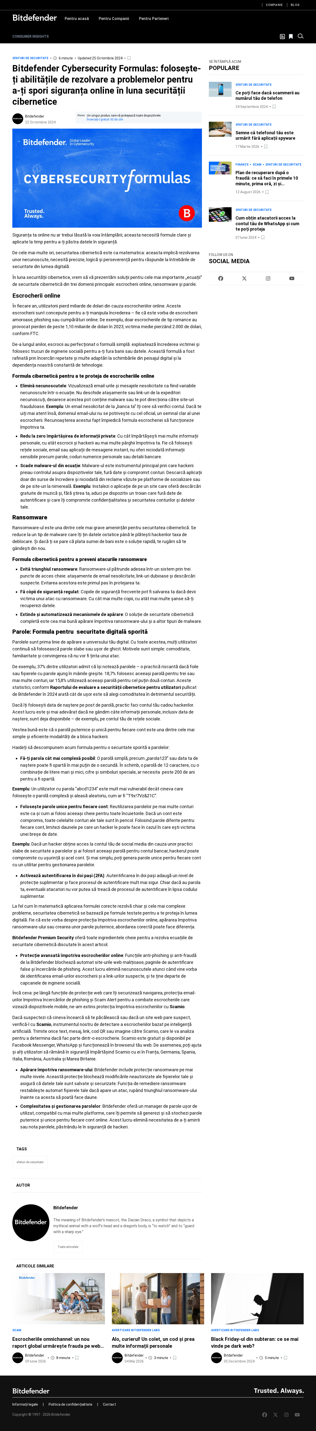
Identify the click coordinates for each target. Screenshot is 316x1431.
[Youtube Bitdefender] (291, 278)
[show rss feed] (282, 36)
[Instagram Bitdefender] (268, 278)
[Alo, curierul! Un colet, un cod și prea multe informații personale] (158, 1298)
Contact (109, 1404)
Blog (295, 5)
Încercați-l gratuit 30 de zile (105, 119)
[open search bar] (301, 36)
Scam (257, 164)
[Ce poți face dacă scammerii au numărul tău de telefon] (220, 96)
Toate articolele (68, 1247)
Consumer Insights (30, 36)
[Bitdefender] (34, 17)
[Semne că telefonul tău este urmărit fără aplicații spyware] (220, 136)
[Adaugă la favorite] (129, 58)
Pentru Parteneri (154, 18)
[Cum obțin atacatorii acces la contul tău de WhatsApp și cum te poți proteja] (220, 224)
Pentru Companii (114, 18)
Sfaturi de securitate (30, 58)
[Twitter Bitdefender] (244, 278)
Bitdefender (34, 116)
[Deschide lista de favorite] (291, 36)
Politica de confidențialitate (70, 1404)
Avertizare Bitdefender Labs (136, 1330)
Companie (274, 5)
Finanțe (242, 164)
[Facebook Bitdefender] (220, 278)
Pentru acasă (77, 18)
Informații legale (25, 1404)
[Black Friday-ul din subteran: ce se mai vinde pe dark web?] (257, 1298)
